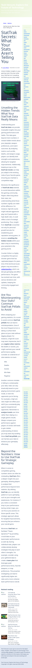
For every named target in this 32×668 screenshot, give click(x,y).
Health (25, 42)
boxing (25, 295)
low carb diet (26, 316)
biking (25, 101)
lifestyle (25, 131)
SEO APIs (26, 69)
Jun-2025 (25, 443)
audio (25, 219)
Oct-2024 (26, 420)
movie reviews (27, 297)
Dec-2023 (26, 402)
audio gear (26, 79)
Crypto (25, 251)
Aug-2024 (26, 393)
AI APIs (25, 93)
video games (26, 318)
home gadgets (27, 221)
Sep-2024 (26, 397)
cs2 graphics (26, 307)
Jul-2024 (25, 404)
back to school (27, 161)
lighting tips (26, 187)
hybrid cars (26, 293)
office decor (26, 168)
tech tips (25, 141)
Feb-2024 (26, 431)
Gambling (26, 74)
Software (26, 54)
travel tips (26, 235)
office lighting (26, 70)
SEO (25, 40)
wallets (25, 248)
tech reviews (26, 115)
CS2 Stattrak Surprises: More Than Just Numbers (14, 594)
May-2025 (26, 441)
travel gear (26, 203)
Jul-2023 (25, 411)
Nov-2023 (26, 395)
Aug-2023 (26, 427)
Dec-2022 (26, 429)
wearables (26, 102)
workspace (26, 99)
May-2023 (26, 418)
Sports (25, 31)
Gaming (9, 23)
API (24, 273)
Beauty (25, 60)
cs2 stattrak (26, 353)
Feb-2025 (26, 436)
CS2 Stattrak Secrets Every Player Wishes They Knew (13, 605)
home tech (26, 250)
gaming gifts (26, 170)
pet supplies (26, 132)
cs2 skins (26, 336)
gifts (25, 163)
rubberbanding (6, 269)
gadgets (25, 118)
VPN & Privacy (27, 274)
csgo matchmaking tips (26, 371)
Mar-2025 (26, 439)
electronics (26, 86)
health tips (26, 159)
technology (26, 67)
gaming (25, 209)
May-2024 (26, 432)
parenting (26, 156)
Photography (26, 35)
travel (25, 205)
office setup (26, 227)
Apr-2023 (26, 416)
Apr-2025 (26, 438)
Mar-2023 (26, 413)
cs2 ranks (26, 320)
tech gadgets (26, 92)
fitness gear (26, 150)
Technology (26, 38)
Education (26, 63)
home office (26, 81)
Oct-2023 (26, 423)
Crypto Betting (27, 264)
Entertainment (27, 33)
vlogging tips (26, 207)
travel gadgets (27, 196)
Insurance (26, 51)
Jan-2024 (25, 406)
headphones (26, 242)
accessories (26, 127)
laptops (25, 117)
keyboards (26, 72)
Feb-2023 (26, 409)
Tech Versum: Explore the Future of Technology (14, 6)
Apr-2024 (26, 392)
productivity (26, 134)
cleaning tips (26, 125)
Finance (25, 62)
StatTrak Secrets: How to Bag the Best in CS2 (14, 616)
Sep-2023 (26, 425)
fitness (25, 152)
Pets (25, 58)
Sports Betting (27, 253)
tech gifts (26, 175)
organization (26, 241)
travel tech (26, 246)
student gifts (26, 211)
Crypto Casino (27, 258)
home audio (26, 136)
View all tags (26, 378)
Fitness (25, 53)
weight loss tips (27, 352)
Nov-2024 (26, 400)
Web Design (26, 65)
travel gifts (26, 202)
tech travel (26, 154)
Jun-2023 (25, 399)
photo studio (26, 298)
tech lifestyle (26, 244)
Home (4, 23)
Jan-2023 (25, 407)
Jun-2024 (25, 415)
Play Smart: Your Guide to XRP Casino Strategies (13, 637)
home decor (26, 129)
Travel (25, 56)
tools (25, 157)
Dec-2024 (26, 434)
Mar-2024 (26, 422)
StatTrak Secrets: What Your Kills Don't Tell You (14, 626)
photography (26, 124)
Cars (25, 30)
